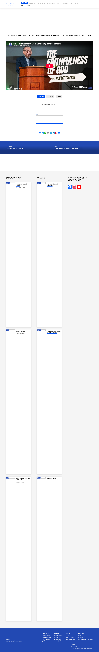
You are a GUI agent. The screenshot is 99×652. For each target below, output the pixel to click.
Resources (81, 634)
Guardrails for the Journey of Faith (72, 35)
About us (46, 634)
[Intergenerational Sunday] (10, 254)
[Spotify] (92, 4)
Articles (79, 635)
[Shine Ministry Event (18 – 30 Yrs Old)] (10, 549)
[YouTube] (90, 4)
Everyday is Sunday (15, 148)
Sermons (56, 634)
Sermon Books (57, 639)
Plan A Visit (41, 3)
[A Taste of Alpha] (10, 401)
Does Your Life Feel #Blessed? (52, 184)
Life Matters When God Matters (68, 148)
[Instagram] (88, 4)
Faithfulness (46, 35)
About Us (32, 3)
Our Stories (80, 637)
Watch (41, 96)
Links (73, 644)
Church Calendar (70, 637)
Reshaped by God (51, 478)
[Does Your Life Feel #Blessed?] (41, 254)
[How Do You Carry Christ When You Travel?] (41, 401)
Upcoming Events (70, 639)
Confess (39, 35)
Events (68, 634)
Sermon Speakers (58, 641)
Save (59, 96)
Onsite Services (46, 635)
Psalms (89, 35)
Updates (65, 3)
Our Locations (46, 639)
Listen (51, 96)
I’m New (24, 3)
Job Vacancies (46, 641)
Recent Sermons (58, 635)
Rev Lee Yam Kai (28, 35)
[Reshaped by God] (41, 549)
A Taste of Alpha (20, 331)
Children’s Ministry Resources (85, 639)
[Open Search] (84, 4)
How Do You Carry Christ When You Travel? (54, 332)
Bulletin (67, 635)
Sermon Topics (57, 637)
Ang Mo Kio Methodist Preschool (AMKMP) (82, 648)
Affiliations (73, 3)
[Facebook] (86, 4)
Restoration (55, 35)
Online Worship (47, 637)
